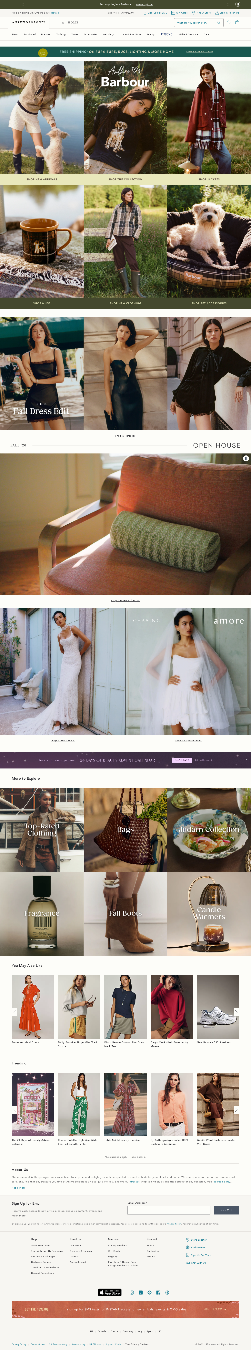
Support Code (113, 1344)
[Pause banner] (237, 4)
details (55, 12)
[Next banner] (228, 4)
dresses (135, 1181)
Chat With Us (198, 1262)
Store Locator (199, 1239)
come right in (144, 4)
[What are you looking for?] (218, 22)
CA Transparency (58, 1344)
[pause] (246, 458)
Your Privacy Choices (136, 1344)
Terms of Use (38, 1344)
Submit (227, 1210)
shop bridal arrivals (63, 740)
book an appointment (188, 740)
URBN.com (95, 1344)
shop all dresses (125, 435)
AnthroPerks (198, 1247)
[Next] (235, 1012)
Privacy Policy (174, 1224)
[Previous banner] (23, 4)
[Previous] (15, 1012)
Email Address (136, 1202)
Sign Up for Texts (201, 1255)
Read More (18, 1187)
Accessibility (78, 1344)
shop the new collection (125, 600)
